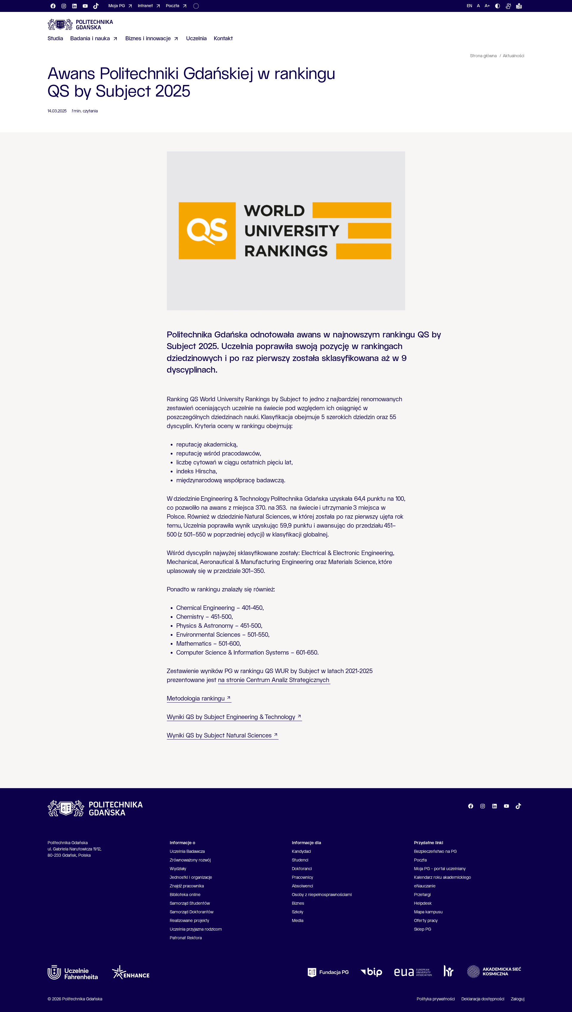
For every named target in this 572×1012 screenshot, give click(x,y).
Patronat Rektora (186, 938)
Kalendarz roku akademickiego (442, 877)
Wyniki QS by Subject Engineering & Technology (231, 717)
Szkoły (297, 912)
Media (297, 920)
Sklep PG (422, 929)
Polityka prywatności (436, 999)
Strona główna (484, 56)
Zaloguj (517, 999)
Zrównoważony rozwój (190, 860)
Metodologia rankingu (196, 699)
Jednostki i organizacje (191, 877)
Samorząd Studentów (190, 903)
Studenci (300, 860)
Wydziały (178, 869)
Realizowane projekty (189, 920)
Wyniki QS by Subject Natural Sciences (219, 736)
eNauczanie (425, 886)
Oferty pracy (426, 920)
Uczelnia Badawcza (187, 851)
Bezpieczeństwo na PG (435, 851)
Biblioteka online (185, 895)
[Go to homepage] (80, 24)
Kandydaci (301, 851)
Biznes (298, 903)
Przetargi (422, 895)
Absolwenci (302, 886)
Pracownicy (302, 877)
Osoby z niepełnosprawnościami (322, 895)
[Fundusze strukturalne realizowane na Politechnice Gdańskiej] (197, 6)
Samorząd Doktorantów (191, 912)
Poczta (420, 860)
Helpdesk (423, 903)
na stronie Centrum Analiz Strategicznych (274, 680)
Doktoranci (302, 869)
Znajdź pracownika (187, 886)
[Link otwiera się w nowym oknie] (73, 972)
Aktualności (513, 56)
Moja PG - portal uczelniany (440, 869)
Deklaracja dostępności (482, 999)
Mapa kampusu (428, 912)
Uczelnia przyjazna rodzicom (196, 929)
